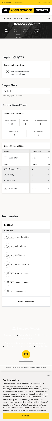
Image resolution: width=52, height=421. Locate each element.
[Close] (49, 376)
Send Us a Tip (27, 346)
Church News (17, 2)
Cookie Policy (41, 335)
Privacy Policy (25, 335)
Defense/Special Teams (12, 95)
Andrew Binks (18, 246)
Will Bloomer (18, 255)
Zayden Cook (18, 291)
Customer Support (37, 342)
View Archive (42, 346)
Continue (26, 416)
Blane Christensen (20, 273)
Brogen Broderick (20, 264)
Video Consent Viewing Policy (34, 405)
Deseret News (6, 2)
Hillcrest (9, 180)
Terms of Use (10, 335)
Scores (28, 18)
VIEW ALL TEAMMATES (26, 301)
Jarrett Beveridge (20, 237)
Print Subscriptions (44, 2)
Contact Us (21, 342)
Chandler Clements (21, 282)
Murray (9, 175)
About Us (9, 342)
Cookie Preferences (26, 338)
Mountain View (12, 169)
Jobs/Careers (11, 346)
